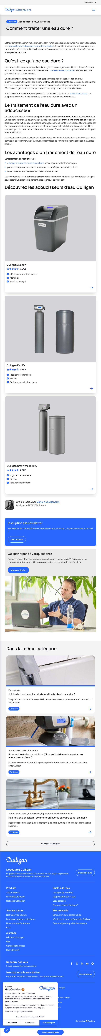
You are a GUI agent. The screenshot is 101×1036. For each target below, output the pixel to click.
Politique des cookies (61, 997)
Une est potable (61, 70)
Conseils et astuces (15, 945)
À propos (11, 932)
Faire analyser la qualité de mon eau (70, 923)
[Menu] (93, 10)
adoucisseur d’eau (78, 93)
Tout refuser (12, 1022)
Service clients (14, 910)
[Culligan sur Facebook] (71, 963)
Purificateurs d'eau (15, 896)
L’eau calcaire (59, 900)
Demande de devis (50, 1032)
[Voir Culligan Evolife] (50, 344)
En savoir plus (85, 872)
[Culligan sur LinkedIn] (82, 963)
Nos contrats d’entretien (18, 923)
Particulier (89, 2)
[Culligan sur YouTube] (87, 963)
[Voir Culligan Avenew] (50, 244)
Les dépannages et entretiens (20, 919)
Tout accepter (48, 1022)
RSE (8, 941)
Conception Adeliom (85, 1021)
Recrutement (12, 949)
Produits (11, 887)
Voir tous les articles (50, 843)
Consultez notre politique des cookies (18, 1011)
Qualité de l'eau (61, 887)
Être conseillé (60, 910)
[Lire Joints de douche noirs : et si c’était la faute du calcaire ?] (50, 684)
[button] (7, 1030)
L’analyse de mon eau (63, 892)
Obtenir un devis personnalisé (67, 914)
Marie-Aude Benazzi (48, 501)
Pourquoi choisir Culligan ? (65, 905)
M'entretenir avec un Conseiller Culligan (72, 919)
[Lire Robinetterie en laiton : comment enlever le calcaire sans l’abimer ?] (50, 808)
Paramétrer (30, 1022)
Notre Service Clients (16, 914)
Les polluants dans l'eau (64, 896)
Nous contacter (18, 570)
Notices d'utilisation (15, 900)
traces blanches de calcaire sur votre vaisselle (31, 46)
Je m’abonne (17, 539)
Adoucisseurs (12, 892)
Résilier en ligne (58, 987)
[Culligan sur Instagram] (77, 963)
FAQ (8, 927)
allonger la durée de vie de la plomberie (25, 162)
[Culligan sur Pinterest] (92, 963)
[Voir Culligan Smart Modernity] (50, 445)
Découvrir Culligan (15, 937)
